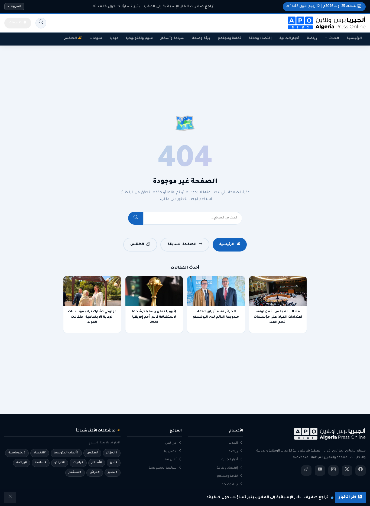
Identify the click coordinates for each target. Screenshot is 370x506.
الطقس (70, 38)
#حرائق (95, 472)
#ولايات (78, 462)
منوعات (95, 38)
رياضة (312, 38)
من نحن (171, 443)
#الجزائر (111, 453)
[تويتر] (347, 470)
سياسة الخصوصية (163, 468)
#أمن (113, 462)
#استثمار (75, 472)
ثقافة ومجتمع (229, 38)
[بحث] (40, 23)
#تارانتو (59, 462)
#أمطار (97, 462)
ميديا (114, 38)
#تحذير (112, 472)
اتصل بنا (170, 451)
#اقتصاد (40, 453)
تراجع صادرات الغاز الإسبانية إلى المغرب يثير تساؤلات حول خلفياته (154, 7)
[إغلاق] (10, 497)
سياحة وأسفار (172, 38)
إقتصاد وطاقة (260, 38)
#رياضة (21, 462)
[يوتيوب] (320, 470)
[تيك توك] (306, 470)
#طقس (92, 453)
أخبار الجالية (289, 38)
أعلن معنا (170, 460)
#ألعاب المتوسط (66, 453)
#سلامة (40, 462)
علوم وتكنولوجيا (139, 38)
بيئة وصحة (201, 38)
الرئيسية (354, 38)
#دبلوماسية (16, 453)
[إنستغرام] (333, 470)
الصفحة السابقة (181, 244)
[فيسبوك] (360, 470)
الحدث (334, 38)
